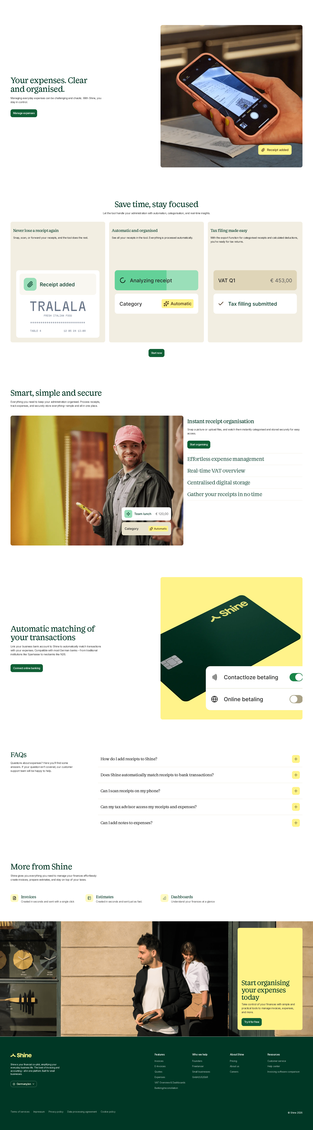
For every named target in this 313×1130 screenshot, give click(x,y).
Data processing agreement (82, 1111)
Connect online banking (26, 668)
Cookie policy (108, 1111)
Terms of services (20, 1111)
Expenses (160, 1077)
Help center (273, 1066)
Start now (156, 353)
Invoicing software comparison (283, 1071)
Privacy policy (56, 1111)
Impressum (39, 1111)
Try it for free (251, 1022)
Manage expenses (24, 113)
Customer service (276, 1061)
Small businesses (201, 1071)
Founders (197, 1061)
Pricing (233, 1061)
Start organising (199, 444)
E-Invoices (160, 1066)
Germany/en (24, 1084)
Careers (234, 1071)
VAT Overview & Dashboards (170, 1082)
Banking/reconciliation (166, 1088)
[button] (200, 759)
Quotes (158, 1071)
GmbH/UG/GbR (200, 1077)
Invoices (159, 1061)
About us (234, 1066)
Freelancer (198, 1066)
